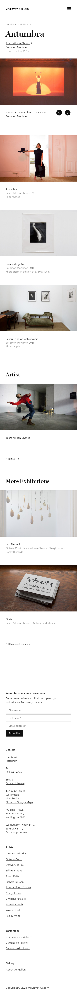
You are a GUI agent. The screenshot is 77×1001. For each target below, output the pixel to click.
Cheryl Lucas (13, 893)
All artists (10, 458)
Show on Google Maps (19, 802)
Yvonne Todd (13, 910)
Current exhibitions (17, 942)
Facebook (11, 757)
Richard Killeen (15, 881)
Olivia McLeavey (15, 783)
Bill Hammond (14, 870)
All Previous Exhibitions (18, 644)
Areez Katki (12, 876)
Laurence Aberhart (17, 853)
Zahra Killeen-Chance (18, 43)
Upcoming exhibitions (19, 937)
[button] (59, 112)
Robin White (13, 915)
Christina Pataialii (16, 898)
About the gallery (16, 969)
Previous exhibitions (18, 948)
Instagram (11, 760)
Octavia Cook (14, 859)
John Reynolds (14, 904)
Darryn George (15, 864)
